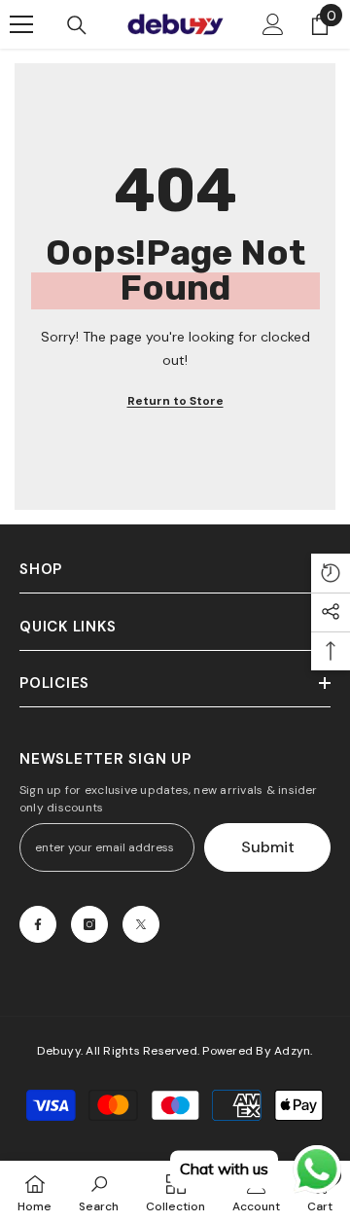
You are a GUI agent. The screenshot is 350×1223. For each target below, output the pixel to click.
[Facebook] (37, 924)
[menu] (21, 24)
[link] (99, 1192)
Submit (268, 847)
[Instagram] (89, 924)
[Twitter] (140, 924)
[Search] (76, 25)
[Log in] (273, 24)
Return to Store (175, 401)
